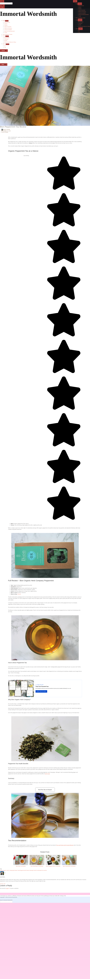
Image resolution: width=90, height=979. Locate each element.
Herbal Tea (16, 870)
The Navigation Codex (7, 34)
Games (5, 23)
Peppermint (22, 870)
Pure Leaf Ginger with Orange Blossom (64, 845)
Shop (4, 36)
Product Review (29, 870)
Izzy (5, 47)
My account (6, 37)
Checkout (6, 39)
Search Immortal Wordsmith (6, 900)
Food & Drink (7, 22)
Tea (34, 870)
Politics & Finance (8, 28)
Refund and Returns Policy (10, 42)
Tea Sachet (44, 870)
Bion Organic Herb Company (6, 870)
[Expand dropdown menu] (6, 21)
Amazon (19, 594)
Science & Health (8, 29)
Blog (4, 20)
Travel (5, 32)
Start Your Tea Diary (41, 691)
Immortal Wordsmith (28, 13)
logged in (8, 888)
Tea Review (38, 870)
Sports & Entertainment (9, 31)
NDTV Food (47, 773)
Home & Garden (7, 26)
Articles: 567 (2, 883)
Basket (5, 40)
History (5, 25)
